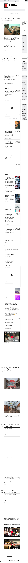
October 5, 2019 (12, 254)
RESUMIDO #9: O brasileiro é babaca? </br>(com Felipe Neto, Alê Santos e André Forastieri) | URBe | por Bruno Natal (24, 85)
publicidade (23, 115)
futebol (25, 110)
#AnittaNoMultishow (7, 304)
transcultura (23, 119)
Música (11, 20)
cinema (23, 105)
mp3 (24, 114)
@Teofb (13, 259)
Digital (11, 60)
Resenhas (23, 49)
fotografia (23, 110)
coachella (24, 106)
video (26, 119)
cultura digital (24, 107)
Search (26, 0)
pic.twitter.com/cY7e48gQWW (8, 262)
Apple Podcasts (11, 77)
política (25, 114)
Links (22, 45)
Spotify (7, 77)
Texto (22, 50)
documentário (24, 109)
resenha (26, 116)
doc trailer (25, 108)
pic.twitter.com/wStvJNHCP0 (8, 191)
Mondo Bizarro (23, 46)
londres (24, 112)
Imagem (14, 370)
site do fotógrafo (17, 416)
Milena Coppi (8, 370)
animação (23, 104)
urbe (7, 20)
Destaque (23, 38)
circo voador (25, 105)
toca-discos (24, 118)
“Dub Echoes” (14, 38)
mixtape (23, 113)
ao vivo (25, 104)
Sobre (15, 0)
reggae (23, 116)
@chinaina (16, 307)
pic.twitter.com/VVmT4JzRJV (14, 310)
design (22, 108)
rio (22, 117)
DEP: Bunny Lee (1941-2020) (12, 18)
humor (23, 112)
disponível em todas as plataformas (9, 76)
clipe (22, 106)
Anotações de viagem (24, 35)
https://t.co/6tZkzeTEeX (8, 315)
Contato (15, 1)
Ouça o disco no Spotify (7, 524)
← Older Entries (9, 556)
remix (24, 116)
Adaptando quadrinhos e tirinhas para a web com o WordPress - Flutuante (24, 76)
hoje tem (24, 111)
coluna (23, 107)
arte (26, 104)
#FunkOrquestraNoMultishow (15, 309)
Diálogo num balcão (24, 70)
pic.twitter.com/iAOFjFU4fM (13, 304)
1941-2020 (8, 36)
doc (23, 108)
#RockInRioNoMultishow (8, 310)
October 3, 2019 (13, 316)
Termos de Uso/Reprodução (15, 560)
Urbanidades (14, 60)
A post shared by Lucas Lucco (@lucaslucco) (12, 118)
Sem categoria (14, 494)
